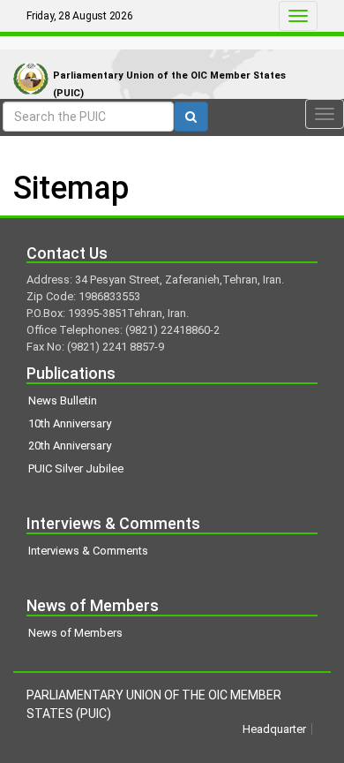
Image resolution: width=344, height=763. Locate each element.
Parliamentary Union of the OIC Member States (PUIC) (169, 84)
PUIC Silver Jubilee (75, 468)
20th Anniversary (69, 445)
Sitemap (71, 188)
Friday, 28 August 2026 (79, 16)
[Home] (26, 60)
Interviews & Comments (88, 550)
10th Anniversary (69, 423)
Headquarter (274, 729)
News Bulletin (62, 400)
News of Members (75, 632)
